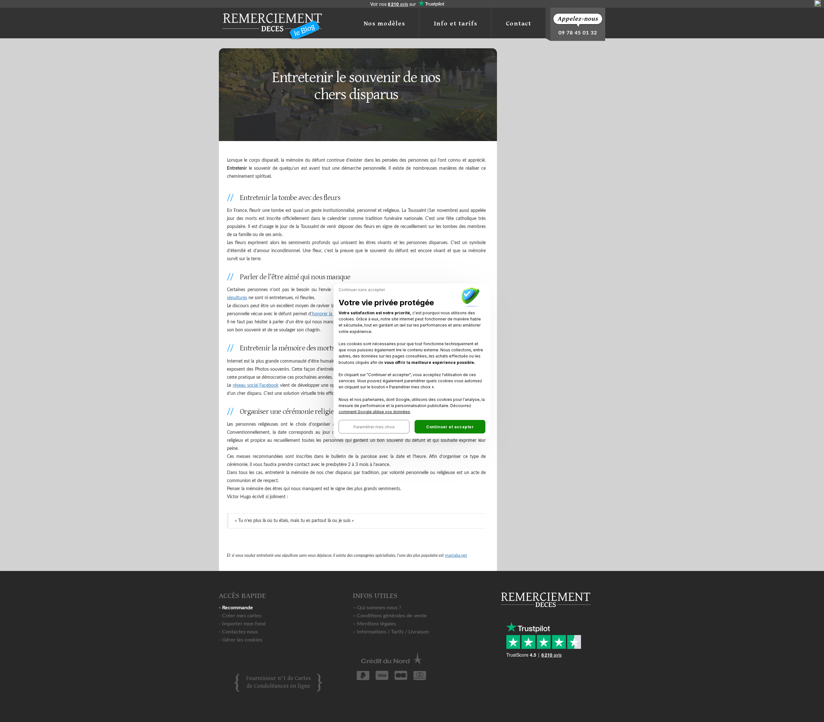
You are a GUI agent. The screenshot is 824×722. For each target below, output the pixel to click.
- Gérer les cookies (240, 639)
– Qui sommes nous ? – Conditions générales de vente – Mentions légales (390, 615)
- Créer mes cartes (240, 615)
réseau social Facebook (256, 385)
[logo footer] (278, 682)
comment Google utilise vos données (374, 411)
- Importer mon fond (242, 623)
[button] (374, 426)
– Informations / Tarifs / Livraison (391, 631)
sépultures (237, 298)
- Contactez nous (238, 631)
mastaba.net (456, 556)
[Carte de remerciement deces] (272, 21)
